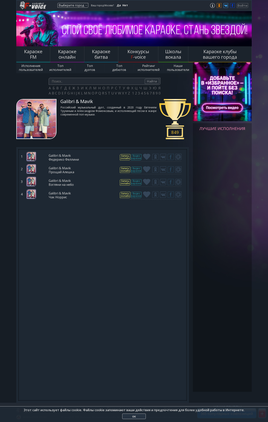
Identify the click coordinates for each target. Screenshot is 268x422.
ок (134, 416)
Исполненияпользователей (31, 68)
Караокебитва (101, 54)
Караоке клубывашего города (220, 54)
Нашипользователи (178, 68)
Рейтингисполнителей (149, 68)
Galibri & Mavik (60, 156)
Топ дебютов (119, 68)
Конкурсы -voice (138, 54)
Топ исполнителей (60, 68)
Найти (152, 81)
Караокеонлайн (67, 54)
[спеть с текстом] (125, 157)
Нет (125, 5)
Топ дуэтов (89, 68)
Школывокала (173, 54)
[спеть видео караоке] (136, 157)
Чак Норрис (58, 197)
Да (119, 5)
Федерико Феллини (64, 160)
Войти (242, 5)
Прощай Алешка (61, 172)
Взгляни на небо (61, 185)
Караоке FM (33, 54)
